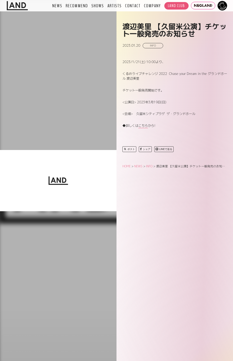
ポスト (131, 149)
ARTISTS (114, 6)
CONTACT (133, 6)
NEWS (57, 6)
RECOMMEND (77, 6)
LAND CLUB (176, 5)
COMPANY (152, 6)
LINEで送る (165, 149)
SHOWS (97, 6)
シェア (146, 149)
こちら (143, 125)
